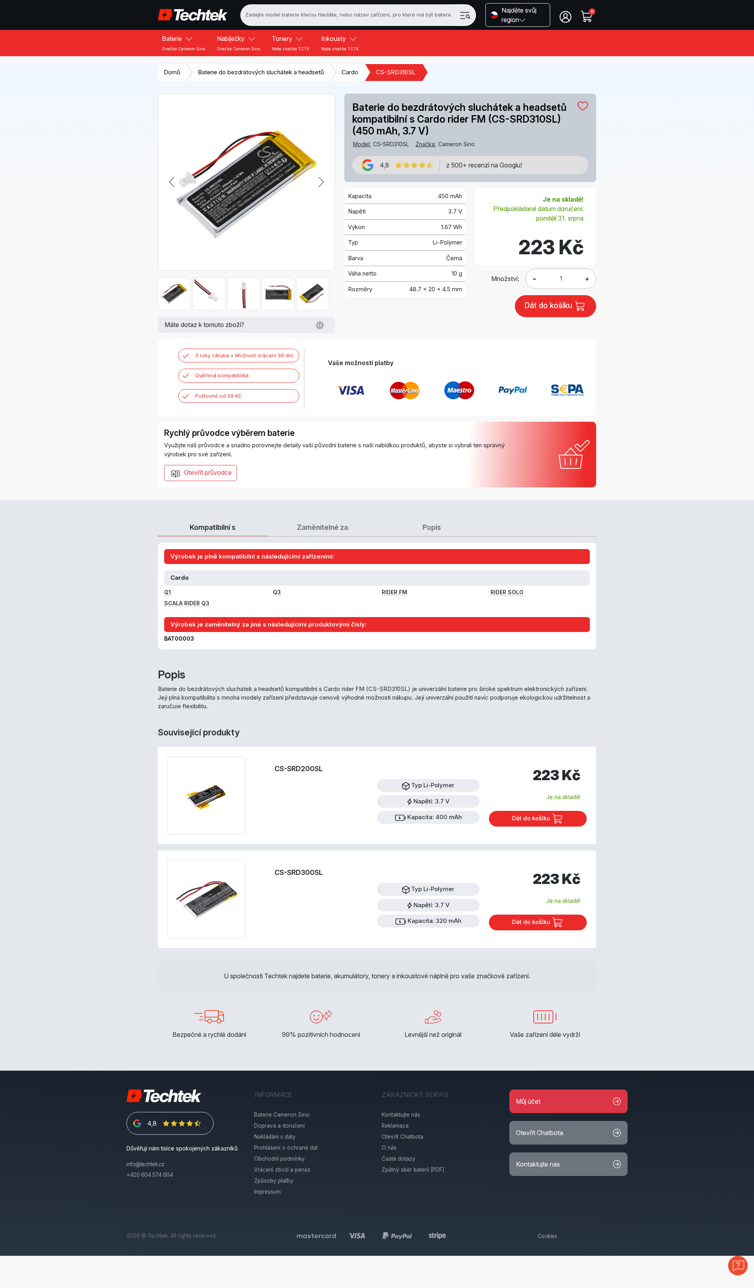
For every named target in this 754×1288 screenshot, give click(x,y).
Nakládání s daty (275, 1137)
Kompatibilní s (213, 527)
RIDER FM (394, 592)
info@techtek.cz (145, 1164)
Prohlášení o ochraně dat (286, 1148)
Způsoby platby (273, 1181)
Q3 (277, 592)
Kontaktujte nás (401, 1115)
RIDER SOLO (506, 592)
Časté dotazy (398, 1159)
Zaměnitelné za (322, 527)
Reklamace (395, 1126)
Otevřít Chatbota (402, 1137)
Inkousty (340, 43)
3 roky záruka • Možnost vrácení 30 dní (244, 355)
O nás (389, 1148)
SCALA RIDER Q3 (186, 603)
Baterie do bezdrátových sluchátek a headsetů (261, 72)
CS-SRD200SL (299, 768)
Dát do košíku (532, 818)
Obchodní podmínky (279, 1159)
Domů (172, 72)
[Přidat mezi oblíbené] (582, 106)
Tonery (290, 43)
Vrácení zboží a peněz (282, 1170)
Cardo (350, 72)
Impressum (267, 1192)
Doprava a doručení (279, 1126)
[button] (517, 15)
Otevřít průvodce (207, 472)
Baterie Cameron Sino (281, 1115)
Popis (432, 527)
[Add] (534, 278)
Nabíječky (238, 43)
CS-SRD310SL (395, 72)
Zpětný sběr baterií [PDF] (413, 1170)
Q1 (167, 592)
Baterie (183, 43)
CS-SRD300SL (299, 872)
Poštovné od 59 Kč (218, 396)
